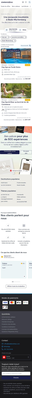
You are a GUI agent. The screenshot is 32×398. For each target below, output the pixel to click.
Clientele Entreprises (8, 322)
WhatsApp (7, 346)
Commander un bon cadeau (10, 152)
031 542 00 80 (8, 349)
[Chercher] (29, 2)
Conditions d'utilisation (8, 327)
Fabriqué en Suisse (17, 170)
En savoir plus (26, 152)
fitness (19, 199)
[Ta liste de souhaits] (26, 2)
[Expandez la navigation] (30, 6)
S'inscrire (16, 377)
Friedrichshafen (21, 183)
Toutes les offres (5, 6)
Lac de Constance (6, 185)
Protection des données (9, 324)
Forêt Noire (4, 183)
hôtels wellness (21, 197)
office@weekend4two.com (12, 344)
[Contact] (23, 2)
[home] (11, 2)
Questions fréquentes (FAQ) (10, 331)
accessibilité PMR (22, 201)
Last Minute (25, 6)
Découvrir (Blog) (6, 319)
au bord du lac (5, 194)
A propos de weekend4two (9, 329)
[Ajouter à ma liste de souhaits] (29, 50)
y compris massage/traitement (7, 198)
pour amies (4, 201)
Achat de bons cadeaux (8, 317)
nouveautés (20, 194)
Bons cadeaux (16, 6)
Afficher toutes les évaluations (16, 286)
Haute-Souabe (21, 185)
